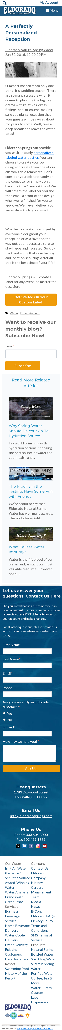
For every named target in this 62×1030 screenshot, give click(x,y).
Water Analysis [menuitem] (16, 892)
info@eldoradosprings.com (31, 816)
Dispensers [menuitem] (39, 1002)
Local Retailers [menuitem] (16, 959)
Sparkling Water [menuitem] (43, 959)
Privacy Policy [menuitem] (42, 921)
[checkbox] (32, 716)
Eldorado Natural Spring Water (29, 50)
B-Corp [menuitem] (36, 911)
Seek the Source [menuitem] (17, 878)
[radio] (32, 713)
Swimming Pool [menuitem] (17, 969)
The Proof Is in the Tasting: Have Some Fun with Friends (31, 491)
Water (14, 313)
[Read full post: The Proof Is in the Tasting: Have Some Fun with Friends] (31, 479)
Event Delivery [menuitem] (16, 945)
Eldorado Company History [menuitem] (38, 878)
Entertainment (30, 313)
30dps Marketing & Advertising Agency (35, 1028)
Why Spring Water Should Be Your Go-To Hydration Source (29, 431)
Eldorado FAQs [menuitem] (43, 916)
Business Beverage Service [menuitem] (12, 916)
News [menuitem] (35, 906)
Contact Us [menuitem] (39, 868)
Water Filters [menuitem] (41, 988)
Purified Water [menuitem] (42, 973)
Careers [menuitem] (37, 887)
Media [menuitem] (36, 902)
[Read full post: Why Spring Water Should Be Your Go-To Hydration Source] (31, 418)
